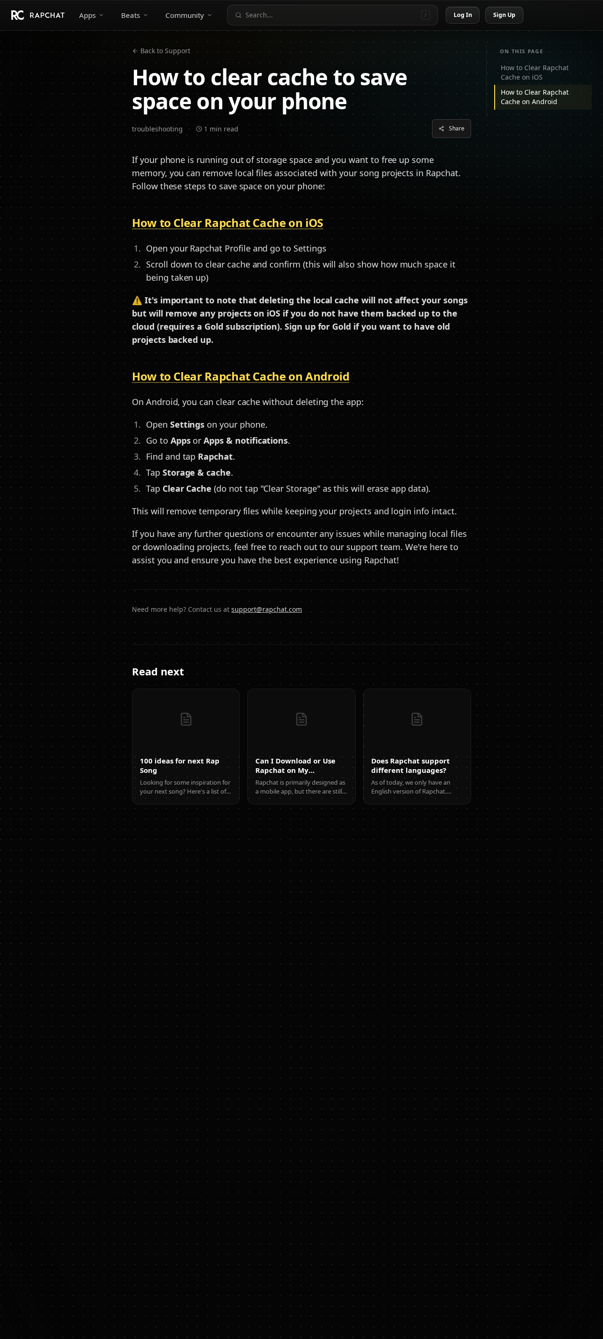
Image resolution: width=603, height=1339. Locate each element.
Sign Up (504, 15)
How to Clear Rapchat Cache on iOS (535, 72)
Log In (463, 15)
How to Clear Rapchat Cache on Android (535, 97)
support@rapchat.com (266, 609)
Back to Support (165, 50)
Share (456, 128)
